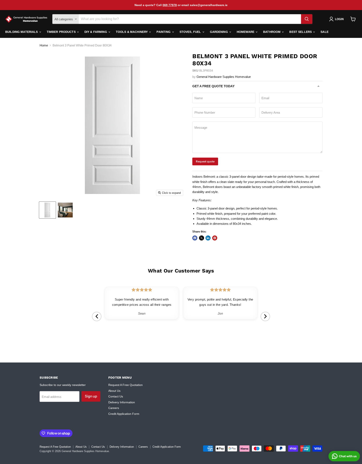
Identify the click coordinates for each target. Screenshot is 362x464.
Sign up (91, 396)
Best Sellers (301, 31)
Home (44, 45)
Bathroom (272, 31)
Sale (324, 31)
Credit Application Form (123, 413)
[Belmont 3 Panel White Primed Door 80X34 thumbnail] (47, 210)
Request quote (205, 161)
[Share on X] (201, 237)
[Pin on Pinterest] (214, 237)
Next (265, 316)
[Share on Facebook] (194, 237)
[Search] (306, 19)
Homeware (246, 31)
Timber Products (61, 31)
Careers (113, 408)
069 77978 (170, 5)
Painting (163, 31)
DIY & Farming (96, 31)
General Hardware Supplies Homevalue (224, 76)
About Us (114, 390)
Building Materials (22, 31)
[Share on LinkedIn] (208, 237)
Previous (96, 316)
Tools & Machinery (132, 31)
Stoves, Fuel (191, 31)
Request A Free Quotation (125, 385)
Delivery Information (121, 402)
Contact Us (115, 396)
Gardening (219, 31)
